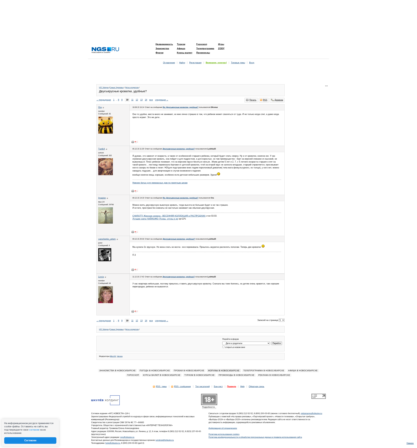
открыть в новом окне (235, 347)
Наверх (410, 443)
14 (146, 100)
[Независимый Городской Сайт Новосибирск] (105, 50)
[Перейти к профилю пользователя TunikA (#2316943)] (105, 174)
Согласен (30, 440)
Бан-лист (218, 386)
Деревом (278, 100)
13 (141, 100)
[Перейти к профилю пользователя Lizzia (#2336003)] (105, 302)
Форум (159, 52)
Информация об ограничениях (222, 428)
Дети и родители (132, 87)
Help (242, 386)
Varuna (119, 356)
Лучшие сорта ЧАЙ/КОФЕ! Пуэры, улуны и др (155, 219)
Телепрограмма (205, 48)
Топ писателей (202, 386)
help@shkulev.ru (112, 443)
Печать (252, 100)
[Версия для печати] (132, 142)
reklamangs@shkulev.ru (311, 413)
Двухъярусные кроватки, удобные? (179, 149)
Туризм (181, 44)
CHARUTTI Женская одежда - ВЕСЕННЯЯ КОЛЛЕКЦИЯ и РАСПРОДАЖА (169, 216)
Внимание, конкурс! (216, 62)
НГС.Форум (104, 87)
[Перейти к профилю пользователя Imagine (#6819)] (105, 223)
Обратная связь (256, 386)
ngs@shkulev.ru (127, 437)
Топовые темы (238, 62)
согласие (34, 429)
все (151, 100)
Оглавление (169, 62)
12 (137, 100)
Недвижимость (164, 44)
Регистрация (195, 62)
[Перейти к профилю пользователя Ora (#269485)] (105, 133)
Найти (182, 62)
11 (132, 100)
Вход (251, 62)
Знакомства (162, 48)
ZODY (221, 48)
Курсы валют (184, 52)
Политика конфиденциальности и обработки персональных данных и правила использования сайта (255, 437)
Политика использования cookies (223, 434)
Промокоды (203, 52)
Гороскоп (201, 44)
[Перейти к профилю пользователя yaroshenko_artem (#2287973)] (104, 260)
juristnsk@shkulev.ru (165, 440)
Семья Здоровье (117, 87)
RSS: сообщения (182, 386)
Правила (231, 386)
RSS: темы (161, 386)
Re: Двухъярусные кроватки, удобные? (180, 107)
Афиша (181, 48)
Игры (221, 44)
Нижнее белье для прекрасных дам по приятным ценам (159, 183)
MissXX (113, 356)
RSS (265, 100)
